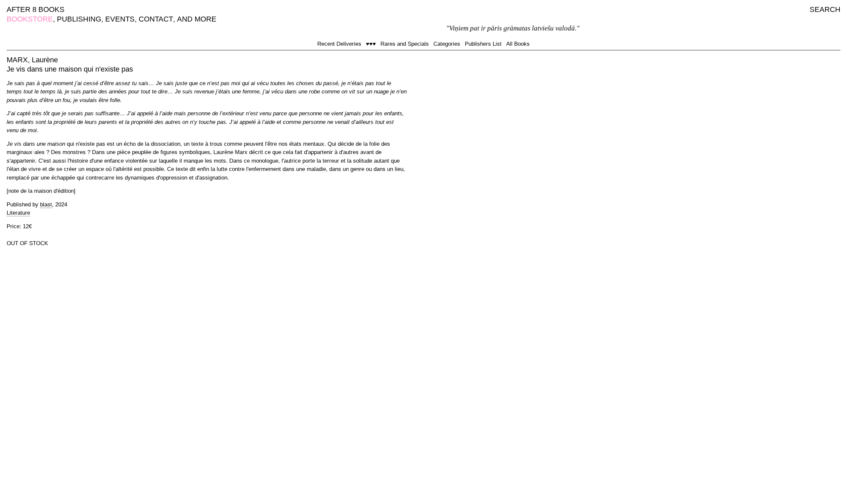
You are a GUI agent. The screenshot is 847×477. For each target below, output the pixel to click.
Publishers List (483, 44)
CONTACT (156, 19)
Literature (18, 213)
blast (46, 204)
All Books (518, 44)
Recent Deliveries (339, 44)
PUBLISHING (79, 19)
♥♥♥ (371, 44)
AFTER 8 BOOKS (36, 9)
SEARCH (825, 9)
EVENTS (120, 19)
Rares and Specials (404, 44)
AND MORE (196, 19)
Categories (446, 44)
